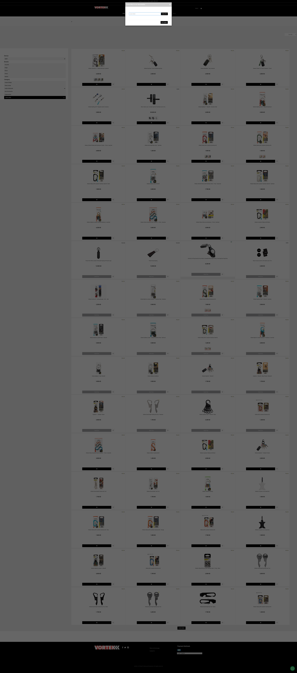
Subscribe (164, 14)
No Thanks (164, 22)
